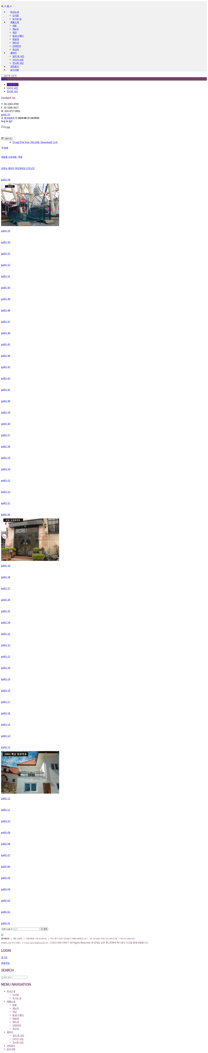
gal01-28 (5, 577)
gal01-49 (5, 299)
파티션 (15, 42)
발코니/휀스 (18, 35)
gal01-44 (5, 355)
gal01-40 (5, 401)
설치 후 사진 (18, 56)
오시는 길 (17, 18)
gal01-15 (5, 724)
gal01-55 (5, 230)
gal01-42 (5, 378)
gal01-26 (5, 599)
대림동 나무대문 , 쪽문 (11, 157)
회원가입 (5, 963)
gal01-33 (5, 114)
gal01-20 (5, 667)
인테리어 (16, 46)
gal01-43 (5, 367)
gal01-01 (5, 923)
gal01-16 (5, 713)
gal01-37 (5, 435)
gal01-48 (5, 310)
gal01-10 (5, 821)
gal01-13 (5, 747)
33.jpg (34, 142)
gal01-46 (5, 333)
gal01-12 (5, 798)
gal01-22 (5, 645)
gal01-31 (5, 503)
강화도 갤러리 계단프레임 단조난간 (18, 168)
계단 (14, 32)
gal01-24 (5, 622)
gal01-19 (5, 679)
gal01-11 (5, 809)
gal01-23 (5, 633)
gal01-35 (5, 457)
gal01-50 (5, 287)
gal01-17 (5, 701)
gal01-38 (5, 423)
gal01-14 (5, 735)
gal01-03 (5, 900)
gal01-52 (5, 264)
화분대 (15, 39)
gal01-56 (5, 179)
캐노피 (15, 29)
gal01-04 (5, 889)
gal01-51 (5, 276)
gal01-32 (5, 491)
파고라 (15, 49)
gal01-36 (5, 446)
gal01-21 (5, 656)
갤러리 (4, 79)
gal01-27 (5, 588)
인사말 (15, 15)
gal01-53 (5, 253)
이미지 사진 (18, 59)
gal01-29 (5, 565)
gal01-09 (5, 832)
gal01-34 (5, 469)
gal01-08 (5, 843)
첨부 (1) (8, 139)
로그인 (4, 957)
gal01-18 (5, 690)
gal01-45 (5, 344)
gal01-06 (5, 866)
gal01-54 (5, 242)
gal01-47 (5, 321)
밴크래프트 (9, 118)
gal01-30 (5, 514)
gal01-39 (5, 412)
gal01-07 (5, 855)
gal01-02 (5, 911)
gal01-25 (5, 611)
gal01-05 (5, 877)
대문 (14, 25)
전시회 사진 (18, 63)
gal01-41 (5, 389)
